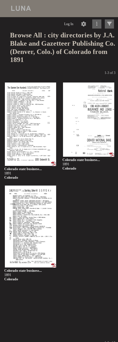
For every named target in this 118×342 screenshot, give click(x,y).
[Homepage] (59, 8)
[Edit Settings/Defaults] (84, 24)
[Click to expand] (109, 24)
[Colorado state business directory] (30, 124)
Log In (68, 24)
